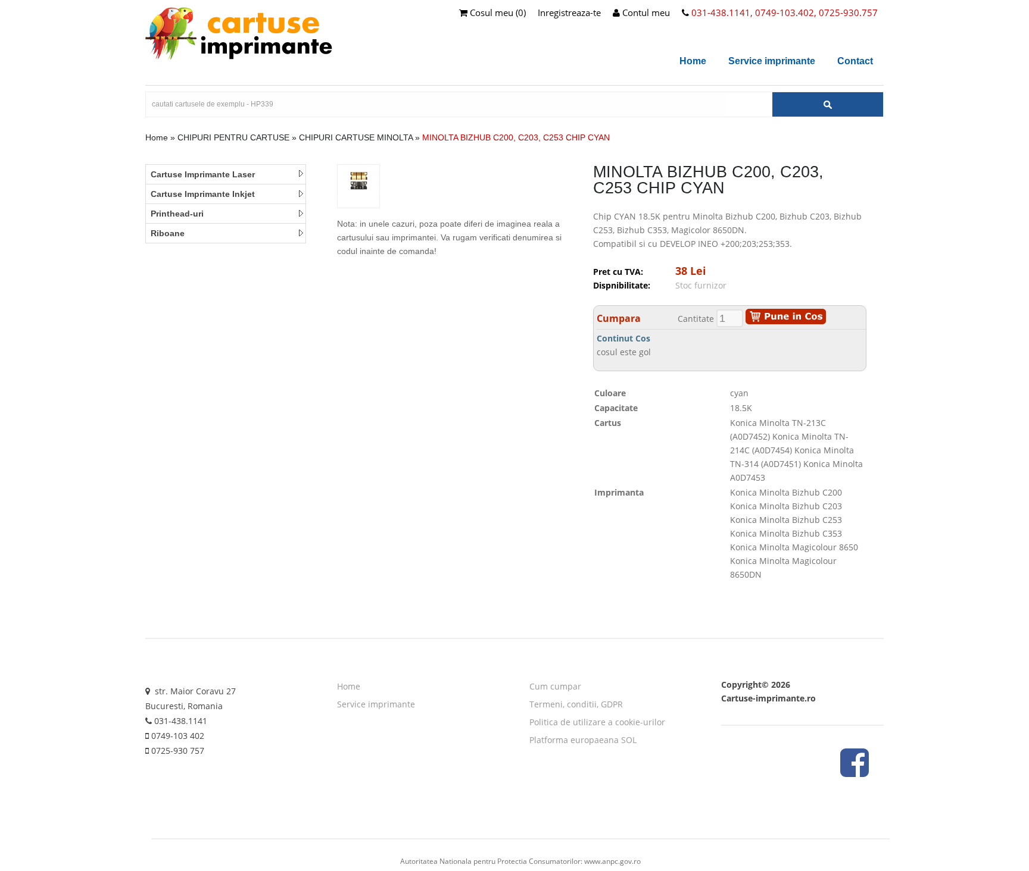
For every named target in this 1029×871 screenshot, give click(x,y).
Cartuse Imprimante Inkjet (203, 194)
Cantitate (696, 318)
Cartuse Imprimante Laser (203, 174)
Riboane (168, 233)
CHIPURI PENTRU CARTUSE (233, 137)
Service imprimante (771, 61)
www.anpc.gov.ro (612, 861)
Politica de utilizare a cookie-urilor (597, 722)
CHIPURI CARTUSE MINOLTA (356, 137)
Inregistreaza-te (569, 12)
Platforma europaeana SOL (583, 739)
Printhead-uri (177, 213)
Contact (855, 61)
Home (692, 61)
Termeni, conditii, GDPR (576, 704)
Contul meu (645, 12)
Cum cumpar (555, 686)
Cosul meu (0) (496, 12)
